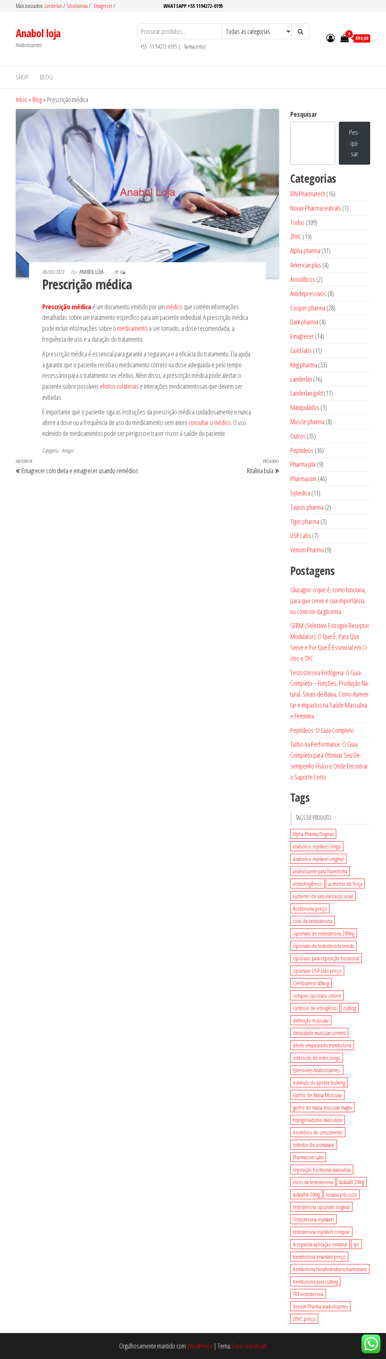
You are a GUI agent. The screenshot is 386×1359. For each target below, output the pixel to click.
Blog (46, 76)
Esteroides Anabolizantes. (317, 1070)
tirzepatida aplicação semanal (320, 1244)
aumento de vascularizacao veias (323, 896)
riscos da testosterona (313, 1182)
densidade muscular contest (319, 1032)
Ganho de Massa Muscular (317, 1095)
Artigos (68, 450)
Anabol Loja (92, 271)
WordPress (200, 1345)
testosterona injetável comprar (321, 1231)
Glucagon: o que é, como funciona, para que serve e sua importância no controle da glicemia (328, 600)
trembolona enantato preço (319, 1256)
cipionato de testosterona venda (323, 945)
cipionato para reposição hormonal (326, 958)
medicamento (132, 328)
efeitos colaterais (119, 386)
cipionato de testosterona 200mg (323, 933)
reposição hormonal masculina (322, 1169)
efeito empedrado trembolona (322, 1045)
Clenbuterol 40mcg (311, 983)
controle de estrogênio (315, 1008)
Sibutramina (77, 5)
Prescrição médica (66, 306)
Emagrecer (102, 5)
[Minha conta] (330, 37)
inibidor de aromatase (313, 1144)
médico (174, 306)
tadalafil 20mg (351, 1182)
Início (21, 99)
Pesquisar (303, 114)
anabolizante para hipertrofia (320, 871)
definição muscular (311, 1020)
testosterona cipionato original (321, 1207)
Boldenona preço (310, 908)
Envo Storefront (249, 1345)
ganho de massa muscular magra (322, 1107)
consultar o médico (209, 422)
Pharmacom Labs (308, 1157)
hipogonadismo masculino (317, 1120)
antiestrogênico (307, 883)
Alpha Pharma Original (313, 834)
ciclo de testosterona (312, 921)
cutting (349, 1008)
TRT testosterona (308, 1294)
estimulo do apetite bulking (319, 1082)
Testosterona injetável (313, 1219)
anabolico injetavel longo (317, 846)
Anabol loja (38, 33)
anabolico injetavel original (318, 858)
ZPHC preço (304, 1318)
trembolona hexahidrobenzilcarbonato (330, 1269)
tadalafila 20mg (306, 1194)
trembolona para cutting (315, 1281)
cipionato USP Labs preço (317, 970)
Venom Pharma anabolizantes (320, 1306)
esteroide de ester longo (316, 1057)
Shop (22, 76)
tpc (356, 1244)
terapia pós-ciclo (341, 1194)
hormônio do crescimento (318, 1132)
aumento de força (345, 883)
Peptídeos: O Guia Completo (322, 730)
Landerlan (53, 5)
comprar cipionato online (317, 995)
